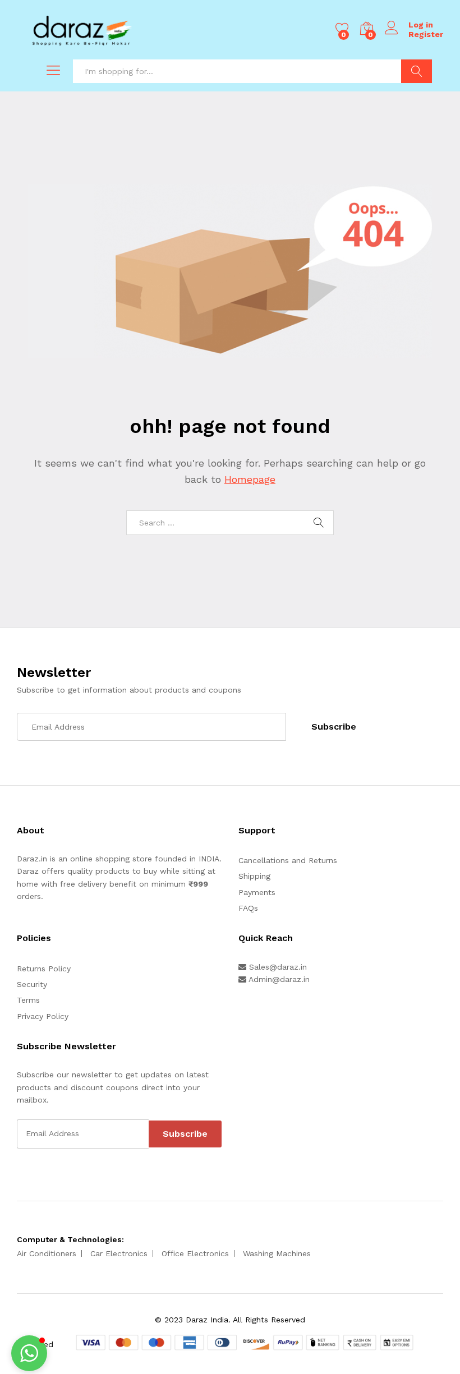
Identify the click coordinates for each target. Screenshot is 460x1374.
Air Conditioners (46, 1253)
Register (425, 34)
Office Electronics (195, 1253)
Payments (256, 892)
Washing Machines (277, 1253)
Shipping (254, 876)
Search (416, 71)
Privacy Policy (42, 1016)
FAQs (248, 907)
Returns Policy (44, 968)
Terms (28, 999)
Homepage (249, 479)
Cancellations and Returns (287, 860)
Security (32, 984)
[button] (29, 1353)
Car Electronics (119, 1253)
